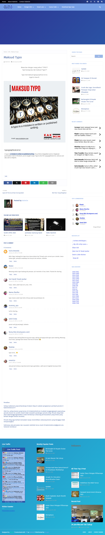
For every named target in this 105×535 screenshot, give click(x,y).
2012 (75, 296)
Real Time (13, 501)
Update (83, 69)
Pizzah (81, 204)
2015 (75, 291)
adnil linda (13, 319)
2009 (75, 301)
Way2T (12, 532)
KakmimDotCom (11, 465)
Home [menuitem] (19, 7)
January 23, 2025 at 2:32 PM (15, 307)
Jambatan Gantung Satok (33, 233)
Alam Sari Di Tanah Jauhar (80, 251)
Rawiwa (11, 347)
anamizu (12, 360)
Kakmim (7, 62)
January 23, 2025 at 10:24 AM (16, 268)
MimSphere (85, 109)
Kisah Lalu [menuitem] (40, 7)
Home (4, 2)
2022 (75, 279)
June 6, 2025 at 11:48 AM (15, 362)
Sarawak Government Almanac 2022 (90, 493)
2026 (75, 272)
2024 (75, 275)
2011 (75, 298)
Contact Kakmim (24, 2)
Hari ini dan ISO (11, 474)
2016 (74, 289)
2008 (75, 303)
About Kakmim (12, 2)
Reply (10, 261)
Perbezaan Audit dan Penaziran (15, 483)
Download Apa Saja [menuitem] (68, 7)
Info (9, 52)
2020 (75, 282)
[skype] (101, 1)
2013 (75, 294)
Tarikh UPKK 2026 (10, 233)
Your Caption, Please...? (9, 492)
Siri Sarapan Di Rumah (89, 78)
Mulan (11, 266)
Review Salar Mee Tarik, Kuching (15, 459)
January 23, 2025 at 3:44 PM (15, 321)
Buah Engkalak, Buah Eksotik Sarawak (56, 497)
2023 (75, 277)
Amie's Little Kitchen (79, 255)
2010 (75, 300)
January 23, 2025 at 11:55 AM (16, 294)
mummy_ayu (13, 305)
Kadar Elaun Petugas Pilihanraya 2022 (57, 507)
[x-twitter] (94, 1)
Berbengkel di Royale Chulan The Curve (88, 100)
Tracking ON (19, 501)
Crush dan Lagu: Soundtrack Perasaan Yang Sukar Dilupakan (91, 90)
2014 (75, 293)
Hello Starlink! (51, 233)
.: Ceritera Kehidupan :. (79, 241)
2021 (75, 280)
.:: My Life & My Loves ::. (80, 244)
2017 (74, 287)
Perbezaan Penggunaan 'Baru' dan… (12, 469)
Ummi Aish (83, 222)
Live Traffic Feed (13, 449)
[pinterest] (98, 1)
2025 (75, 273)
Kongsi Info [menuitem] (28, 7)
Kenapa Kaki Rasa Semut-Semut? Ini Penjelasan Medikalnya (57, 469)
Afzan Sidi (75, 248)
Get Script (7, 501)
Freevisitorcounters (8, 511)
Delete (15, 261)
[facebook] (87, 1)
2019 (75, 284)
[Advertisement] (52, 26)
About (90, 532)
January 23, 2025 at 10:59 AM (16, 281)
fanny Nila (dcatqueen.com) (19, 332)
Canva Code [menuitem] (53, 7)
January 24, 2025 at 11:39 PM (16, 334)
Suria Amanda (14, 251)
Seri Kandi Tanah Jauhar (18, 279)
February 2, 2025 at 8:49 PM (16, 349)
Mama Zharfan (14, 292)
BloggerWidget (97, 227)
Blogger (47, 532)
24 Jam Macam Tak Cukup (54, 458)
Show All (75, 258)
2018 (75, 286)
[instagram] (91, 1)
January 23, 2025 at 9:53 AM (15, 253)
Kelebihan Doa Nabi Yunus (89, 483)
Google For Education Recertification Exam (53, 478)
